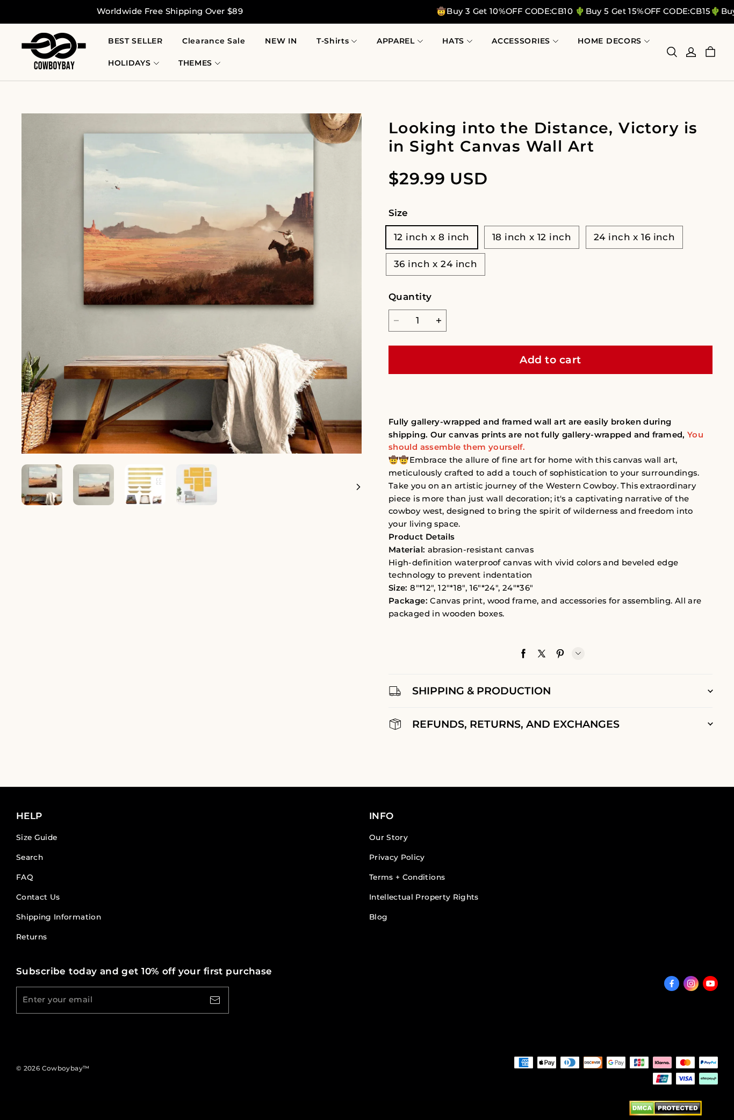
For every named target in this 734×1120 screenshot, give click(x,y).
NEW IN (281, 41)
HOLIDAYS (129, 63)
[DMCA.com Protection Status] (665, 1110)
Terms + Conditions (407, 877)
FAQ (24, 877)
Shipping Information (58, 917)
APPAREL (396, 41)
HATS (453, 41)
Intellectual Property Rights (424, 897)
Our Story (388, 837)
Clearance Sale (214, 41)
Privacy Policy (397, 857)
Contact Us (38, 897)
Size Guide (36, 837)
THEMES (195, 63)
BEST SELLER (135, 41)
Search (29, 857)
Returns (31, 936)
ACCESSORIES (521, 41)
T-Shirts (332, 41)
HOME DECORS (610, 41)
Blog (378, 917)
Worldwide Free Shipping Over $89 (170, 11)
